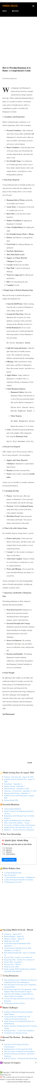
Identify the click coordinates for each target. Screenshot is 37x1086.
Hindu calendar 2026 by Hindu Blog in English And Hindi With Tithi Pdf (20, 970)
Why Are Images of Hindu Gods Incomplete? (19, 1051)
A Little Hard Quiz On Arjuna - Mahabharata (19, 877)
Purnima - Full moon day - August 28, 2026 (18, 777)
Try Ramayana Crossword (12, 882)
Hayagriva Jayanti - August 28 (14, 939)
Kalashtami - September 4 (13, 784)
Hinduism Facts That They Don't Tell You (18, 827)
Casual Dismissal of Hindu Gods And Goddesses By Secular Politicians (17, 1017)
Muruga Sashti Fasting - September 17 (17, 793)
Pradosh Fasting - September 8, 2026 (16, 788)
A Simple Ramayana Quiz (12, 872)
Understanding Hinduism (12, 809)
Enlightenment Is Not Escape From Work (18, 1049)
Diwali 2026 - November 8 (13, 962)
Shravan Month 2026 (11, 800)
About (4, 11)
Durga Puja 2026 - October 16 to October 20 (19, 959)
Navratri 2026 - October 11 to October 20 (18, 957)
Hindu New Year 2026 (11, 941)
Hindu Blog (10, 6)
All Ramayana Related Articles (14, 1003)
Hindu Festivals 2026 (11, 966)
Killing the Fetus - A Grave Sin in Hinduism (19, 1030)
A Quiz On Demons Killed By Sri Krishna (18, 879)
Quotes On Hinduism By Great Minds (17, 820)
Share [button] (29, 763)
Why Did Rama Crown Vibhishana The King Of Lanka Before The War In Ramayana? (20, 981)
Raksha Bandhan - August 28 (14, 936)
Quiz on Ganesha (10, 875)
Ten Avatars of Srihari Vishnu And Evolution (19, 825)
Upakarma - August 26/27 (12, 934)
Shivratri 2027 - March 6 (12, 964)
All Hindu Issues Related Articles (15, 1033)
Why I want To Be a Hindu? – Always (17, 823)
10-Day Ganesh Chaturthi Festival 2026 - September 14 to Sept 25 (18, 949)
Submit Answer (9, 860)
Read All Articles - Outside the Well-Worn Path (20, 1058)
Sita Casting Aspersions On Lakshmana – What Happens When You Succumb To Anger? (20, 990)
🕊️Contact (15, 11)
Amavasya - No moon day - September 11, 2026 (20, 791)
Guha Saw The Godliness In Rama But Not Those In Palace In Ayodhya (18, 995)
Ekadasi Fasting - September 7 (14, 786)
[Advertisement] (18, 37)
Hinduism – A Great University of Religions (19, 830)
